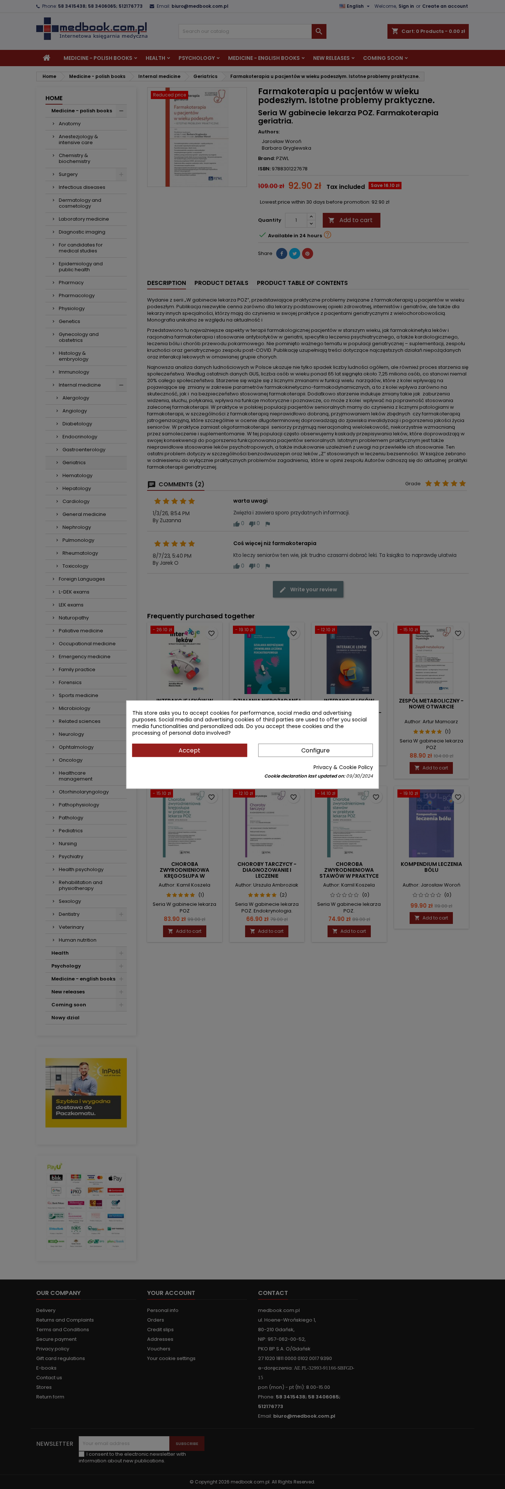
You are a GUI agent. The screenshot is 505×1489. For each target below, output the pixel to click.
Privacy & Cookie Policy (343, 767)
